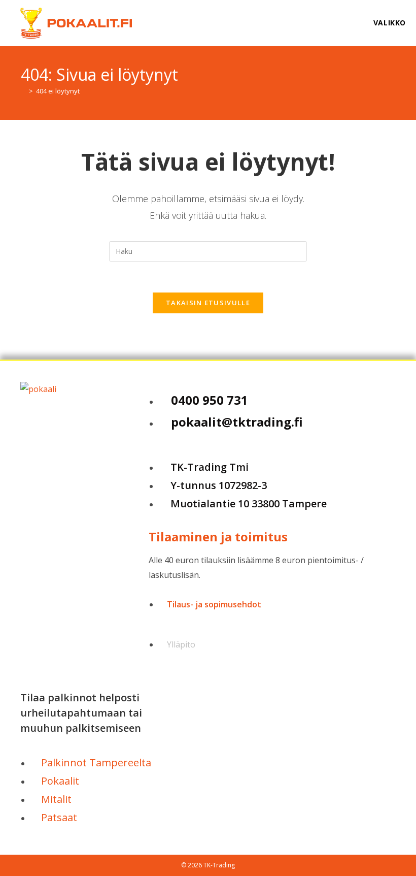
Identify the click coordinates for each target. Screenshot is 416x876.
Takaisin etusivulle (208, 302)
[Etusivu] (23, 90)
